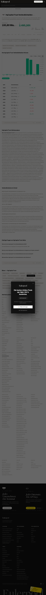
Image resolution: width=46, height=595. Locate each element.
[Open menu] (44, 2)
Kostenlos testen (37, 1)
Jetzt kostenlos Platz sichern (23, 307)
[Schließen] (41, 283)
